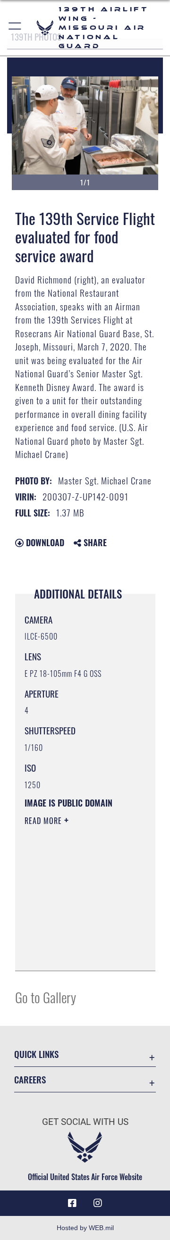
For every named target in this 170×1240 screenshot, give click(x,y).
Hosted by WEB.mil (85, 1228)
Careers (30, 1079)
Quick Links (36, 1054)
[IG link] (98, 1203)
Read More (44, 820)
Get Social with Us (85, 1121)
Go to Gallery (45, 997)
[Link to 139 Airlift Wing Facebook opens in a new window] (72, 1203)
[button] (15, 28)
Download (44, 542)
